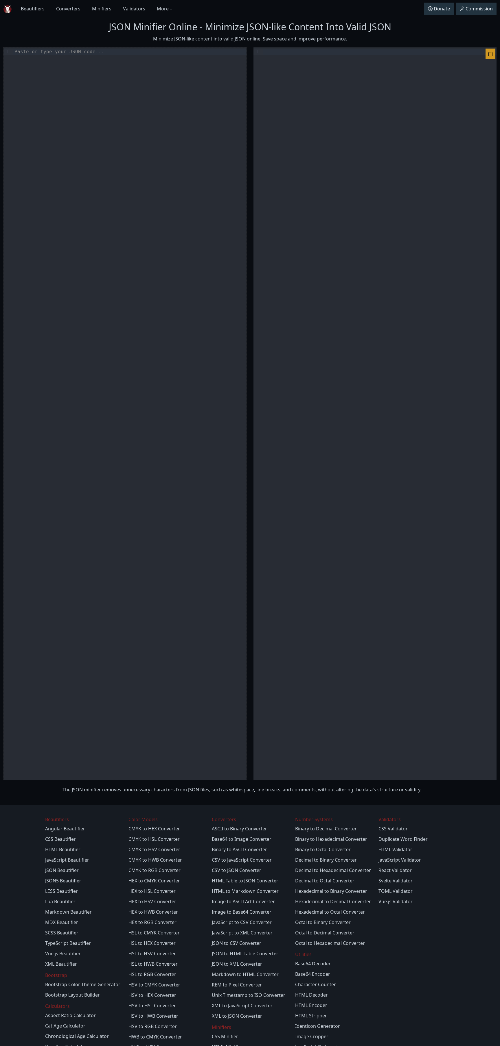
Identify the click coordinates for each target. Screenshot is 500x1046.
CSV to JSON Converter (236, 870)
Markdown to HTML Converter (245, 974)
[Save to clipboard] (490, 54)
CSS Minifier (225, 1036)
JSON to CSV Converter (236, 943)
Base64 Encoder (312, 974)
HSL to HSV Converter (152, 953)
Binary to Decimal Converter (326, 828)
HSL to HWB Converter (153, 964)
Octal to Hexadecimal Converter (330, 943)
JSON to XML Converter (237, 964)
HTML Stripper (311, 1015)
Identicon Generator (317, 1026)
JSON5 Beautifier (63, 880)
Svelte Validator (395, 880)
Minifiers (101, 8)
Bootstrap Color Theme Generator (82, 984)
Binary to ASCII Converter (239, 849)
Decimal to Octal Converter (324, 880)
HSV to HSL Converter (152, 1005)
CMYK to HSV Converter (154, 849)
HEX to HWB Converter (153, 912)
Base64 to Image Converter (241, 839)
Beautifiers (33, 8)
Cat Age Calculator (65, 1026)
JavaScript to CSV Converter (242, 922)
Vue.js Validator (395, 901)
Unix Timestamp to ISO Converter (248, 995)
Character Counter (315, 984)
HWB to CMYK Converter (155, 1037)
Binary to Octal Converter (323, 849)
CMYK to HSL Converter (154, 839)
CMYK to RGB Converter (154, 870)
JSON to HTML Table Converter (245, 953)
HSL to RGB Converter (152, 974)
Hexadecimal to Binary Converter (331, 891)
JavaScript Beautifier (67, 860)
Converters (68, 8)
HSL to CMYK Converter (154, 933)
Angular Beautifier (65, 828)
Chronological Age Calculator (77, 1036)
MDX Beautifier (61, 922)
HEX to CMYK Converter (154, 880)
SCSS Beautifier (61, 933)
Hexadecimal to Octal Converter (330, 912)
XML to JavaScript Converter (242, 1005)
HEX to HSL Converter (152, 891)
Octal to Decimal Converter (324, 933)
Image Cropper (311, 1036)
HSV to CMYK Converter (154, 985)
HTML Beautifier (62, 849)
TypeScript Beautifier (68, 943)
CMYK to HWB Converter (155, 860)
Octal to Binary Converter (323, 922)
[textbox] (130, 413)
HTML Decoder (311, 995)
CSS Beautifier (60, 839)
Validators (134, 8)
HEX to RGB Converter (152, 922)
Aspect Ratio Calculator (70, 1015)
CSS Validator (393, 828)
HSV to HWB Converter (153, 1016)
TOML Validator (395, 891)
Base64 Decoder (313, 963)
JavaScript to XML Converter (242, 933)
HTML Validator (395, 849)
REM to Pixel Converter (237, 985)
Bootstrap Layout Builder (72, 995)
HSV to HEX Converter (152, 995)
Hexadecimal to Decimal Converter (333, 901)
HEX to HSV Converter (152, 901)
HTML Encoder (311, 1005)
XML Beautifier (61, 964)
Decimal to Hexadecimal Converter (333, 870)
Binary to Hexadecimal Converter (331, 839)
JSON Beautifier (62, 870)
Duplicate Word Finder (403, 839)
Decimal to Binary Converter (326, 860)
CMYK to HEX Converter (154, 828)
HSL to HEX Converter (152, 943)
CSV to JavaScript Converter (242, 860)
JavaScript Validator (399, 860)
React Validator (395, 870)
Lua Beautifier (60, 901)
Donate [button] (442, 8)
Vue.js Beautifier (63, 953)
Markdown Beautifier (68, 912)
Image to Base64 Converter (241, 912)
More (163, 8)
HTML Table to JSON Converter (245, 880)
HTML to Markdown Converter (245, 891)
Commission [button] (479, 8)
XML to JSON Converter (237, 1016)
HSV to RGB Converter (152, 1026)
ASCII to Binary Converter (239, 828)
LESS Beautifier (61, 891)
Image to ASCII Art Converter (243, 901)
